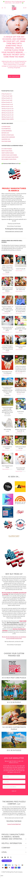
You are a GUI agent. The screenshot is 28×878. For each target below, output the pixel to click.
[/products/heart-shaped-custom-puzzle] (7, 458)
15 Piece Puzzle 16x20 (7, 96)
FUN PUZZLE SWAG (6, 141)
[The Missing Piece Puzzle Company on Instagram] (8, 857)
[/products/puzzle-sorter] (20, 404)
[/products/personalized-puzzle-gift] (20, 281)
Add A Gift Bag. (7, 429)
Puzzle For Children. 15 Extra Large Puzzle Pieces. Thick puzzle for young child (7, 309)
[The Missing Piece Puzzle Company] (14, 7)
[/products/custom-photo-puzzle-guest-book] (7, 339)
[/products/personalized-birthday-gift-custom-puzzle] (20, 459)
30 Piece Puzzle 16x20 (7, 100)
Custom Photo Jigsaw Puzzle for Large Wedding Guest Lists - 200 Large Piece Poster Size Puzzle (7, 410)
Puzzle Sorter (20, 411)
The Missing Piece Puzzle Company (13, 872)
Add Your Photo (14, 76)
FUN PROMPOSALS (6, 128)
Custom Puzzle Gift (20, 269)
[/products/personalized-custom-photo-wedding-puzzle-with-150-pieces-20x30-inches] (7, 381)
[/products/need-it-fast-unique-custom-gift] (7, 259)
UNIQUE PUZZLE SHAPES (8, 119)
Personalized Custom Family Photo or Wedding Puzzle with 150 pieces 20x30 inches (7, 390)
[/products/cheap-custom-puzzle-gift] (7, 281)
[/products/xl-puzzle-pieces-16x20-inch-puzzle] (7, 320)
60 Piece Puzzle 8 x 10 (7, 102)
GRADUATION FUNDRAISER (8, 137)
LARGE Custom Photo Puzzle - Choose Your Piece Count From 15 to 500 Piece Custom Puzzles (7, 269)
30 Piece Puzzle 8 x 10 (7, 98)
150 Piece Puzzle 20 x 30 (7, 110)
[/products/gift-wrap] (7, 423)
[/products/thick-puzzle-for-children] (20, 300)
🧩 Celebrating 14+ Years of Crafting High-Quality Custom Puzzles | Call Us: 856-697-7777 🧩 (14, 2)
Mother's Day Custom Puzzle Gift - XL (20, 430)
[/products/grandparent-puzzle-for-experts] (20, 359)
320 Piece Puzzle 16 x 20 (7, 115)
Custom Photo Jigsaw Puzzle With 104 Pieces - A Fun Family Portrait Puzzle (7, 348)
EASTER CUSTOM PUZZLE (8, 135)
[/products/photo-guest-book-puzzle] (7, 402)
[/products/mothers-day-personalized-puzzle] (20, 423)
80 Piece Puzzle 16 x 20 (7, 106)
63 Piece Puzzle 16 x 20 (7, 104)
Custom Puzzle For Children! (7, 447)
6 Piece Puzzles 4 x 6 (6, 94)
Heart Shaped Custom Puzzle (7, 466)
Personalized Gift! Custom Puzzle (20, 468)
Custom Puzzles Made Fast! (14, 824)
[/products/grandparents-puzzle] (20, 382)
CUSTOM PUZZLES (6, 126)
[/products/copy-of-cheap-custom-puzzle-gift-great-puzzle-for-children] (7, 440)
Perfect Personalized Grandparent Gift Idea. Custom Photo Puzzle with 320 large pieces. (20, 369)
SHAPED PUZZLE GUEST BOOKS (9, 155)
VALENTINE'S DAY (6, 139)
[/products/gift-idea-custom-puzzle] (20, 339)
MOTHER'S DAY (5, 133)
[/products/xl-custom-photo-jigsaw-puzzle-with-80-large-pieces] (20, 320)
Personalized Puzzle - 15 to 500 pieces (7, 372)
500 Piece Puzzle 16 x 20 (7, 117)
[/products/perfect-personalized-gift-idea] (20, 440)
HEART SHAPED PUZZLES (8, 153)
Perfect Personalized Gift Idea (21, 346)
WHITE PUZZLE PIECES (7, 151)
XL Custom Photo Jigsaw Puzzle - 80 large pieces (20, 328)
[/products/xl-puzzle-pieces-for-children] (7, 300)
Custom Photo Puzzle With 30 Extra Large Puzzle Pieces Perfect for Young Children (20, 309)
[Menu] (2, 7)
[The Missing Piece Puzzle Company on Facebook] (5, 857)
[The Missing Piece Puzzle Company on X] (11, 857)
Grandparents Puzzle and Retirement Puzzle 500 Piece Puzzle (20, 390)
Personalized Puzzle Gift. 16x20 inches (21, 288)
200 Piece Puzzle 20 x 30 (7, 113)
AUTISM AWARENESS (7, 131)
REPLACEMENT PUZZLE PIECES (9, 159)
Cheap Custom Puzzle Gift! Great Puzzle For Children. (7, 289)
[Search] (5, 7)
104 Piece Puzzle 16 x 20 (7, 108)
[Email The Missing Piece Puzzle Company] (3, 857)
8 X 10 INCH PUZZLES (7, 148)
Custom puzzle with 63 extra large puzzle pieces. (7, 328)
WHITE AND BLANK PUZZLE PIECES (10, 157)
